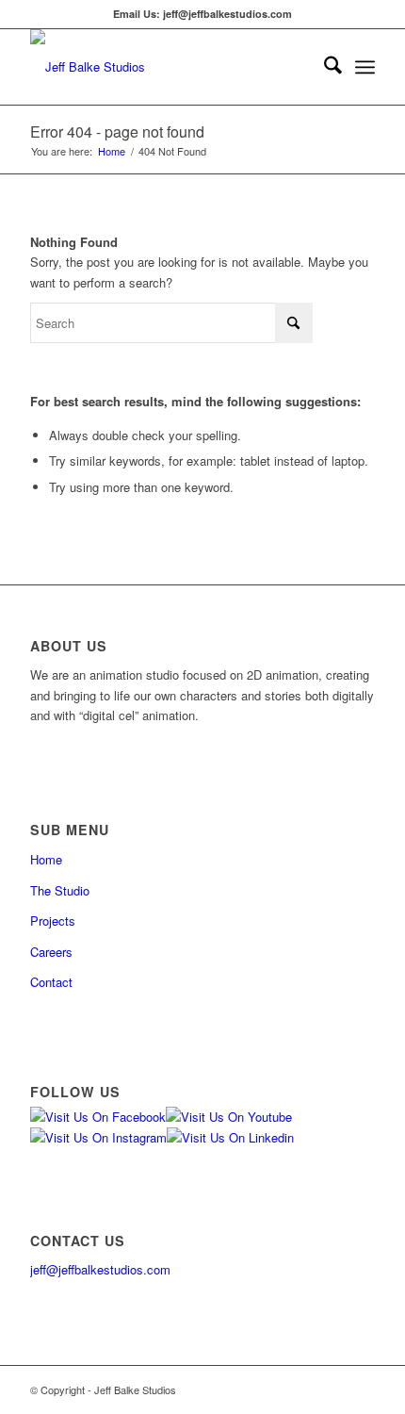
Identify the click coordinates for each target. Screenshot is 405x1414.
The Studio (59, 890)
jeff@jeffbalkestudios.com (100, 1269)
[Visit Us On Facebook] (98, 1117)
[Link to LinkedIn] (361, 1389)
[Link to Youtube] (332, 1389)
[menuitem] (323, 67)
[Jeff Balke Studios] (167, 67)
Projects (52, 920)
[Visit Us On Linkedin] (230, 1137)
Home (46, 859)
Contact (51, 982)
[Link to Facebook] (276, 1389)
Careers (51, 952)
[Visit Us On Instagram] (98, 1137)
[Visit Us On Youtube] (229, 1117)
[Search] (323, 67)
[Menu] (365, 67)
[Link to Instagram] (304, 1389)
